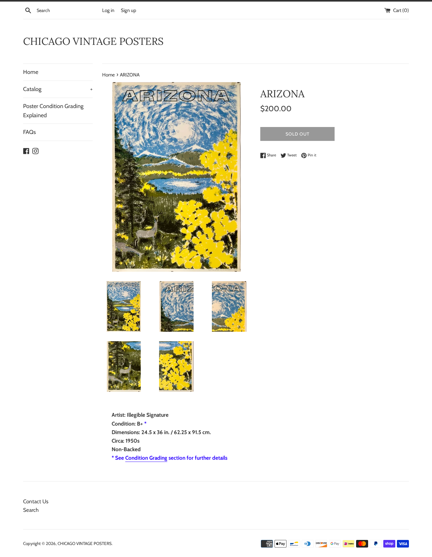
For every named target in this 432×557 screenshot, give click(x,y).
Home (30, 72)
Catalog (58, 89)
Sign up (128, 10)
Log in (108, 10)
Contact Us (35, 501)
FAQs (29, 132)
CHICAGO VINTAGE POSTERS (93, 41)
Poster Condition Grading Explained (53, 111)
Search (31, 510)
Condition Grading (146, 458)
